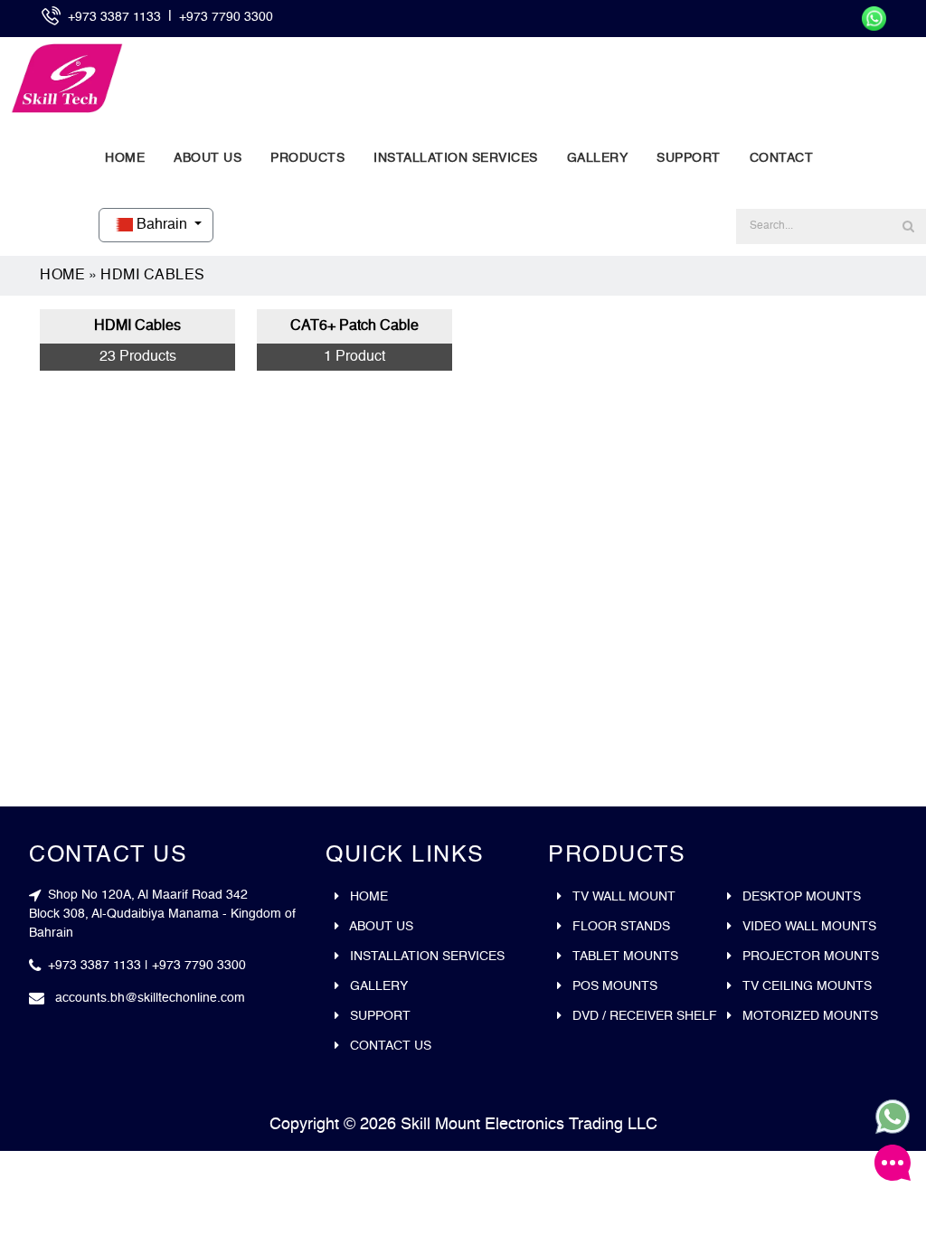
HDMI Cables (152, 276)
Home (125, 158)
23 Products (137, 357)
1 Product (354, 357)
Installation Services (455, 158)
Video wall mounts (807, 926)
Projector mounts (809, 956)
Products (307, 158)
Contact (782, 158)
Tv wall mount (622, 897)
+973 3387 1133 (116, 17)
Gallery (597, 158)
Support (689, 158)
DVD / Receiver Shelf (643, 1016)
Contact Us (388, 1046)
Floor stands (619, 926)
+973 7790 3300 (226, 17)
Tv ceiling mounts (805, 986)
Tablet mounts (623, 956)
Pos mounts (613, 986)
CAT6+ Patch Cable (354, 326)
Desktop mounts (800, 897)
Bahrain (162, 225)
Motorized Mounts (808, 1016)
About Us (207, 158)
